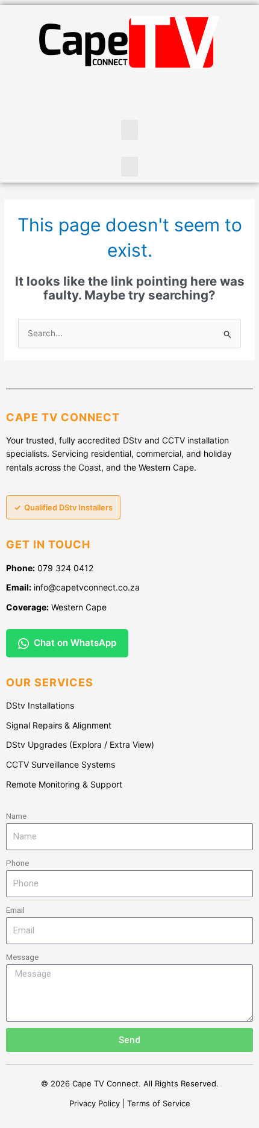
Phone (17, 863)
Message (22, 957)
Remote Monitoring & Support (64, 784)
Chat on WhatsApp (75, 642)
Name (16, 816)
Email (15, 910)
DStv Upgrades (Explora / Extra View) (80, 744)
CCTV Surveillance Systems (60, 764)
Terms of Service (158, 1103)
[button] (129, 130)
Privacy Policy (94, 1103)
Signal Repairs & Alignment (58, 725)
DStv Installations (40, 705)
